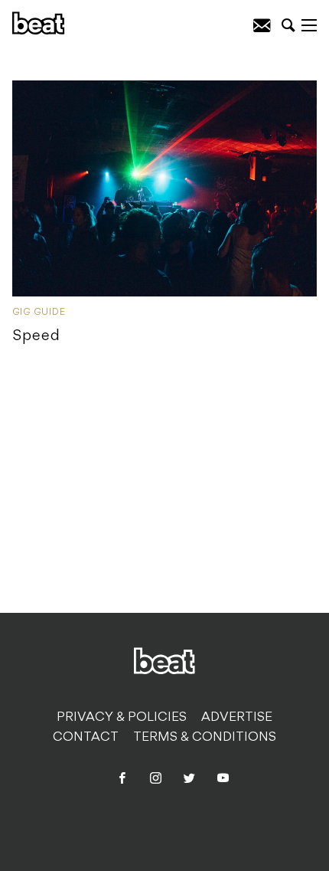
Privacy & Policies (122, 718)
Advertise (236, 718)
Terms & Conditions (204, 738)
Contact (86, 738)
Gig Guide (39, 312)
